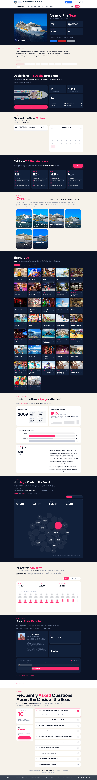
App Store (69, 2)
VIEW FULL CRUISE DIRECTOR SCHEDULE (26, 675)
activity (17, 265)
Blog (47, 6)
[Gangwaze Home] (20, 6)
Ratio (72, 578)
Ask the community (23, 737)
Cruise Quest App (60, 777)
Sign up (77, 6)
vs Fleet (77, 578)
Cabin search (79, 165)
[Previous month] (52, 127)
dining (27, 265)
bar (22, 265)
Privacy (70, 777)
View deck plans (30, 107)
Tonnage (69, 496)
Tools (50, 6)
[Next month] (81, 127)
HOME (15, 11)
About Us (48, 777)
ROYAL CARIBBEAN (26, 11)
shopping (38, 265)
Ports (43, 6)
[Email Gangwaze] (89, 777)
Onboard (66, 578)
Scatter (80, 496)
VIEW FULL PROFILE (31, 655)
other (32, 265)
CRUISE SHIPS (19, 11)
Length (74, 496)
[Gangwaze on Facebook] (78, 777)
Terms (66, 777)
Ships (39, 6)
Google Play (77, 2)
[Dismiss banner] (82, 2)
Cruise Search (33, 6)
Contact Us (53, 777)
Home (28, 6)
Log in (72, 6)
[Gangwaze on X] (83, 777)
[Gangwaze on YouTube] (86, 777)
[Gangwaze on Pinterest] (81, 777)
